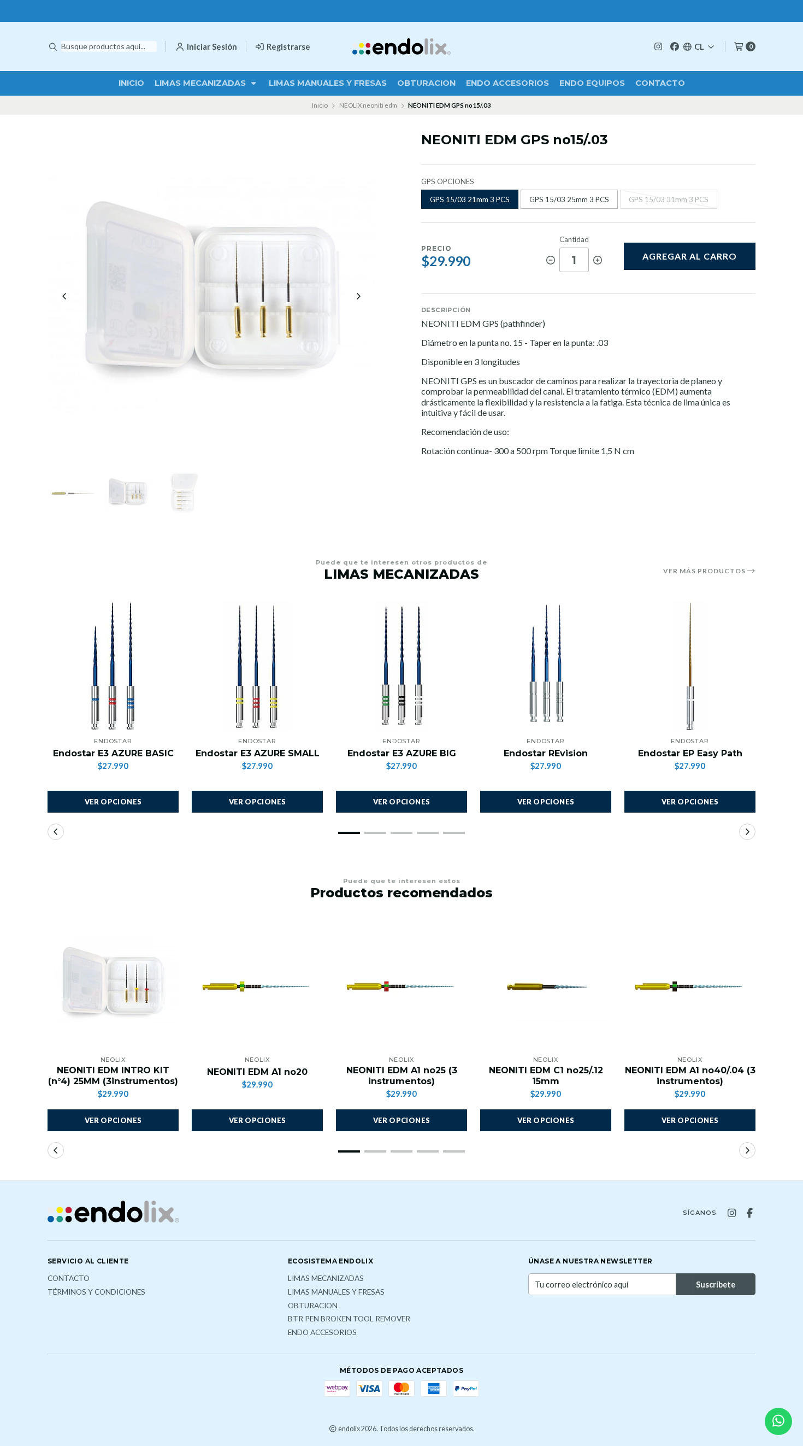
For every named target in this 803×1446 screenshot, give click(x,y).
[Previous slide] (64, 296)
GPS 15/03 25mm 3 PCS (569, 199)
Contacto (660, 83)
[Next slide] (358, 296)
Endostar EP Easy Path (690, 753)
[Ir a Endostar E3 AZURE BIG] (401, 666)
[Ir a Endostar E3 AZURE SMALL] (257, 666)
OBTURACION (426, 83)
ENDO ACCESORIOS (507, 83)
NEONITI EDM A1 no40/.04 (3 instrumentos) (690, 1075)
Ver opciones (113, 801)
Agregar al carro (689, 256)
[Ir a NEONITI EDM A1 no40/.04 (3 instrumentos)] (689, 984)
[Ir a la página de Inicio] (401, 46)
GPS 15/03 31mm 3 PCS (668, 199)
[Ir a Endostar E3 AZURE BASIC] (113, 666)
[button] (349, 833)
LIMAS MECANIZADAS (201, 83)
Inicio (131, 83)
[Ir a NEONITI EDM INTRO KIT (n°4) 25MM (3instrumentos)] (113, 984)
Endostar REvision (546, 753)
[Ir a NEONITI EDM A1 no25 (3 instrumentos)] (401, 984)
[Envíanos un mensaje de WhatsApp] (778, 1421)
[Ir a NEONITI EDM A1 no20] (257, 984)
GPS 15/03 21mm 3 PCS (470, 199)
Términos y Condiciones (96, 1292)
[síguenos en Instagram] (658, 46)
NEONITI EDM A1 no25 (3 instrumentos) (401, 1075)
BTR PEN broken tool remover (349, 1319)
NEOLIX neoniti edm (368, 105)
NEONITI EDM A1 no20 (257, 1072)
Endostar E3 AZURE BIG (401, 753)
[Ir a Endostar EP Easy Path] (689, 666)
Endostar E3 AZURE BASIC (113, 753)
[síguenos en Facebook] (674, 46)
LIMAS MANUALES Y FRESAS (328, 83)
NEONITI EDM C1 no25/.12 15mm (546, 1075)
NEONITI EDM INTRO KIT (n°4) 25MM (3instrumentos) (113, 1075)
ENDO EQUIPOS (592, 83)
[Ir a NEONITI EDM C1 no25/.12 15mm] (545, 984)
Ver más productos (705, 571)
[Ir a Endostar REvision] (545, 666)
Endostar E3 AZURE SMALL (258, 753)
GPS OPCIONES (447, 181)
